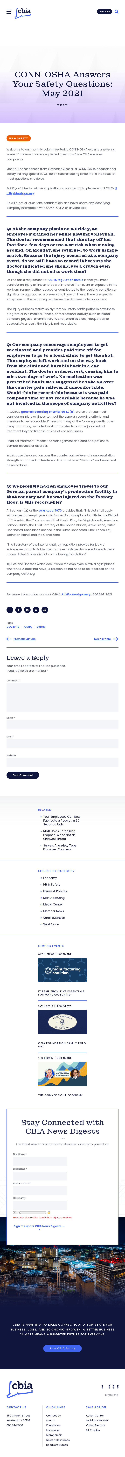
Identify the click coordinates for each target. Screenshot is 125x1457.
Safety (41, 627)
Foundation (53, 1425)
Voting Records (95, 1425)
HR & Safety (51, 885)
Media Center (53, 904)
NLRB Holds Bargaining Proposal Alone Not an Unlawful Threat (59, 835)
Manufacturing (54, 898)
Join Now (104, 11)
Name (11, 718)
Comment (13, 680)
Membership (54, 1435)
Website (11, 755)
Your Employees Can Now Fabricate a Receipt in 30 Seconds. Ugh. (61, 820)
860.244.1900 (15, 1425)
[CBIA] (23, 13)
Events (50, 1420)
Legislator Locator (97, 1420)
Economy (50, 878)
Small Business (54, 918)
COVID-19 (13, 627)
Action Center (95, 1415)
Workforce (51, 924)
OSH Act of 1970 (50, 510)
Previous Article (25, 639)
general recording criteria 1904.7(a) (48, 412)
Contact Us (53, 1415)
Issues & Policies (55, 891)
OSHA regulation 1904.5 (65, 280)
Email (10, 736)
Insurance (52, 1430)
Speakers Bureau (57, 1445)
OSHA (28, 627)
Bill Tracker (93, 1430)
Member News (53, 911)
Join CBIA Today (62, 1348)
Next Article (102, 639)
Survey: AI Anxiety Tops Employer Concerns (59, 847)
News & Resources (58, 1440)
